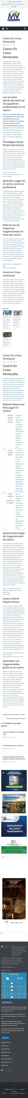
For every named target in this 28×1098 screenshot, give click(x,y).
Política (3, 1065)
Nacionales (4, 1062)
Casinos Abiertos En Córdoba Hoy (13, 733)
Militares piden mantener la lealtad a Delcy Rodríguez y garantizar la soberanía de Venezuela (17, 320)
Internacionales (5, 1059)
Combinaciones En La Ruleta (13, 745)
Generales (4, 1055)
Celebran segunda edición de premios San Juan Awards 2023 (14, 758)
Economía (3, 1049)
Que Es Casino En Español (9, 172)
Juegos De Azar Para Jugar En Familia (14, 714)
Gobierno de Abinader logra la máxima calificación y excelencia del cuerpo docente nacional (13, 1023)
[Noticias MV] (3, 28)
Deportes (3, 1045)
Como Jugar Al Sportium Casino (15, 718)
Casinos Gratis (6, 594)
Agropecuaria (4, 1042)
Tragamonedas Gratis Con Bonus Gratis (13, 656)
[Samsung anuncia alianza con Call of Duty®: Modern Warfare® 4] (7, 334)
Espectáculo (4, 1052)
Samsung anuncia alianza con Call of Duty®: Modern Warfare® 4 (7, 341)
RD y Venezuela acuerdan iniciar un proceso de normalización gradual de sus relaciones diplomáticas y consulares (7, 321)
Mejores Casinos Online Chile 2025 (12, 588)
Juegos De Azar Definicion (9, 268)
